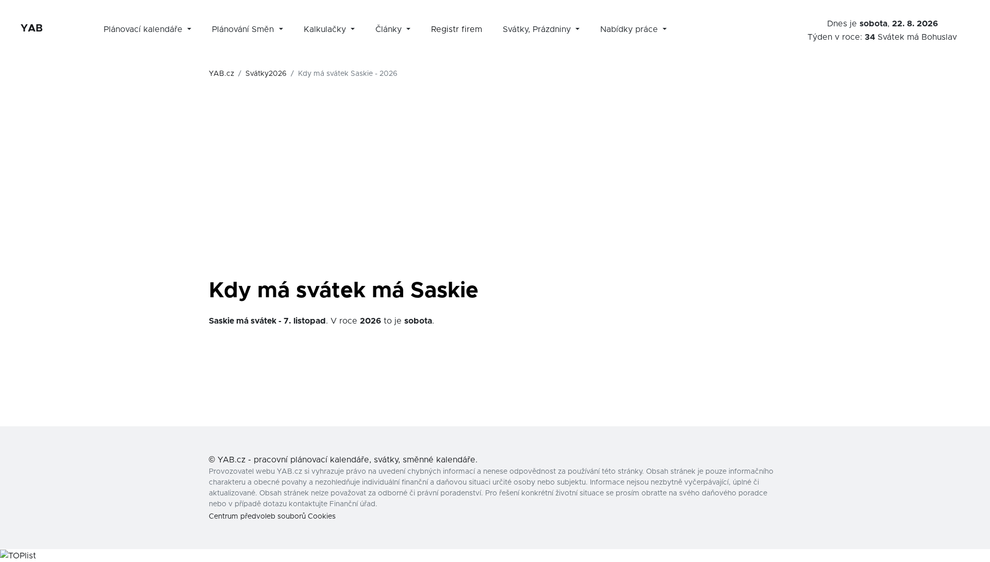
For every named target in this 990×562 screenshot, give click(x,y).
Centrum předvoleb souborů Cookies (272, 516)
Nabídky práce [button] (630, 29)
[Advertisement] (495, 197)
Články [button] (389, 29)
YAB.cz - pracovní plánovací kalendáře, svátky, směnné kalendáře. (347, 460)
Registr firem (456, 29)
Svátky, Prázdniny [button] (538, 29)
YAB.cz (221, 73)
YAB (32, 28)
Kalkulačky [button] (326, 29)
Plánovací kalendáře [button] (144, 29)
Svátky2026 (266, 73)
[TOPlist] (18, 555)
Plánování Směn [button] (244, 29)
